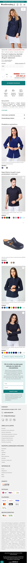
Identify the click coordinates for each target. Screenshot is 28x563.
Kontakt (3, 426)
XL (18, 64)
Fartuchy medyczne (19, 50)
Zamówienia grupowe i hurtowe (9, 432)
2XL (22, 64)
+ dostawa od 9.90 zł (19, 76)
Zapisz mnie (13, 389)
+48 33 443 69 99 (8, 411)
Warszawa (4, 546)
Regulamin (4, 469)
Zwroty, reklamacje (6, 430)
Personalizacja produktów (8, 434)
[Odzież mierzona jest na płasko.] (24, 61)
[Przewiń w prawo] (23, 216)
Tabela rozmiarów (19, 61)
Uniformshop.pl (13, 552)
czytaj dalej (4, 108)
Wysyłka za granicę (6, 440)
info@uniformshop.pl (9, 414)
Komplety (4, 447)
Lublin (19, 546)
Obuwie (3, 452)
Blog (3, 472)
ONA (3, 50)
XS (6, 64)
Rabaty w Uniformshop (7, 438)
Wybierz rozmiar (13, 81)
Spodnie (4, 450)
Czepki (3, 460)
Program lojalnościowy (7, 436)
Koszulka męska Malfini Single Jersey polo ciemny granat (12, 211)
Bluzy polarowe (5, 454)
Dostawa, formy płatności (8, 428)
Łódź (16, 546)
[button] (19, 45)
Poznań (3, 547)
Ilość (7, 72)
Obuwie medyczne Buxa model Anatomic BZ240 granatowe (13, 256)
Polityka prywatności (7, 471)
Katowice (23, 546)
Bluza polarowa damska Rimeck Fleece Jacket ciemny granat (13, 301)
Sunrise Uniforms (8, 58)
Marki (3, 474)
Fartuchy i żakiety (9, 50)
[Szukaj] (21, 4)
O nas (3, 467)
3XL (3, 67)
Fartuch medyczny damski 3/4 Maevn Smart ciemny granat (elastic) (13, 161)
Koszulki (4, 456)
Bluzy (3, 448)
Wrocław (12, 546)
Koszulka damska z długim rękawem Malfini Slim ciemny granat (13, 346)
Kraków (8, 546)
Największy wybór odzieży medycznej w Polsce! (13, 1)
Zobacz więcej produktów (13, 355)
